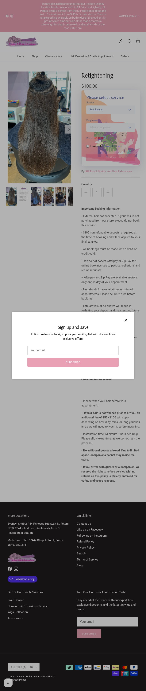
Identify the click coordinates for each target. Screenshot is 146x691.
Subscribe (73, 362)
